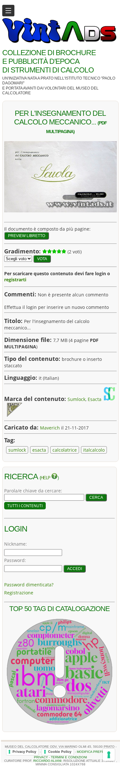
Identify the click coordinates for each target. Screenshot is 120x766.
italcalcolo (94, 450)
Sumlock (76, 399)
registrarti (15, 280)
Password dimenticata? (28, 585)
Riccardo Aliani (47, 760)
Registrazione (18, 593)
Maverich (50, 428)
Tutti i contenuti (25, 505)
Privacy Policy (24, 751)
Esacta (94, 399)
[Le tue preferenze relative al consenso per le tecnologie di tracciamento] (109, 755)
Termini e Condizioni (69, 757)
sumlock (17, 450)
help (46, 478)
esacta (39, 450)
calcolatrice (64, 450)
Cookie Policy (59, 751)
